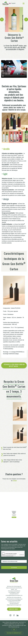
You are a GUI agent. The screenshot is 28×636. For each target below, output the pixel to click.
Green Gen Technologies (5, 3)
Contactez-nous (13, 609)
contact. (15, 480)
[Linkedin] (17, 615)
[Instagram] (10, 615)
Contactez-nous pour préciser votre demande (13, 517)
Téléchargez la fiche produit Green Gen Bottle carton (14, 365)
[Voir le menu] (23, 3)
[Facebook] (14, 615)
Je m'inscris (14, 567)
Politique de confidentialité (14, 633)
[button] (2, 19)
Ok (14, 630)
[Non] (26, 628)
